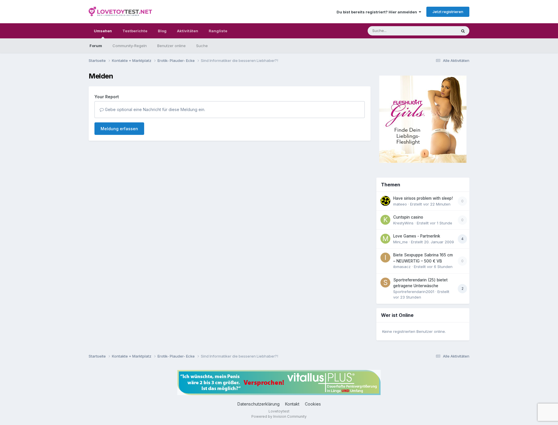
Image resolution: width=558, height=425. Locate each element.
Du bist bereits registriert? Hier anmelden (378, 12)
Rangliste (218, 30)
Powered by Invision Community (279, 416)
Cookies (313, 403)
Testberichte (134, 30)
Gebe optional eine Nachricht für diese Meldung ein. (154, 109)
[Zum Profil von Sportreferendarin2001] (385, 283)
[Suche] (463, 30)
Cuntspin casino (408, 217)
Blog (162, 30)
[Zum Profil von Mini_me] (385, 239)
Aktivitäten (187, 30)
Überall (443, 30)
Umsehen (103, 30)
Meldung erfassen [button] (119, 128)
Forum (96, 45)
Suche (202, 45)
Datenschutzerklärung (258, 403)
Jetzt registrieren (447, 11)
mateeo (400, 204)
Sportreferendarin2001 (413, 291)
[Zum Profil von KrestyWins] (385, 220)
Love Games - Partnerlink (416, 236)
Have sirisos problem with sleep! (423, 198)
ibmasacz (402, 266)
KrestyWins (403, 223)
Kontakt (292, 403)
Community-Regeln (129, 45)
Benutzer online (171, 45)
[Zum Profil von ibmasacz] (385, 257)
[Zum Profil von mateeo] (385, 201)
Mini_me (400, 242)
